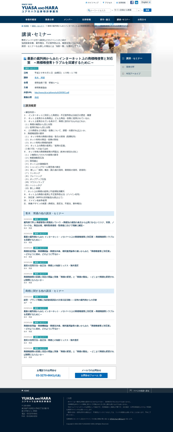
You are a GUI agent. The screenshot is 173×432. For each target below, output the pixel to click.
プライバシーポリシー (117, 419)
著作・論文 (105, 19)
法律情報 (86, 19)
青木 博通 (40, 77)
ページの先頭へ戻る (141, 391)
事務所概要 (31, 19)
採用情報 (122, 3)
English (145, 2)
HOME (26, 26)
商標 (37, 97)
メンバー (68, 19)
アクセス (108, 3)
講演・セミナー (123, 19)
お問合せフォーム (89, 375)
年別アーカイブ (133, 73)
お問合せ (142, 19)
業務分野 (49, 19)
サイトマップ (93, 3)
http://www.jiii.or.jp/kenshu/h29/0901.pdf (52, 92)
